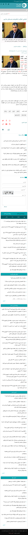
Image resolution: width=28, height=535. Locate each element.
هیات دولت (24, 115)
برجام (20, 71)
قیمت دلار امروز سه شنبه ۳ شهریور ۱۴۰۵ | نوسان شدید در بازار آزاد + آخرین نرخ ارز (14, 344)
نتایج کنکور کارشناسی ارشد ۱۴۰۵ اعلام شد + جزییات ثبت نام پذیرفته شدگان (14, 248)
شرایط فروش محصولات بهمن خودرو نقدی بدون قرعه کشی (14, 364)
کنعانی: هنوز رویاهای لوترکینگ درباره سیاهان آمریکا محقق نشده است (15, 155)
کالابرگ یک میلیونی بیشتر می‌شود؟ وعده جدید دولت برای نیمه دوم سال (14, 464)
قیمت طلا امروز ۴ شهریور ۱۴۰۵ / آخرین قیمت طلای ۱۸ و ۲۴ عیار (14, 254)
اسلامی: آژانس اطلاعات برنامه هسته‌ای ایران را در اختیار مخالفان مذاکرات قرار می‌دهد (14, 171)
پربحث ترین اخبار (7, 214)
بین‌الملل (25, 46)
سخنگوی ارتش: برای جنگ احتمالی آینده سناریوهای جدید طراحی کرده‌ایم (14, 412)
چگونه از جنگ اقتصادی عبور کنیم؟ (18, 278)
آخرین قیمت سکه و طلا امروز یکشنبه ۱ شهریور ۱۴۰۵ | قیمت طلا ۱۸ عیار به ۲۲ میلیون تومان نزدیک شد (14, 375)
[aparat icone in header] (6, 4)
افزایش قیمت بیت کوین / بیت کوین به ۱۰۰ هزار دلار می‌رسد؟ (14, 327)
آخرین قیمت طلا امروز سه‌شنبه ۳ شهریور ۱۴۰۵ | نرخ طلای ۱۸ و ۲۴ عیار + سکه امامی (14, 234)
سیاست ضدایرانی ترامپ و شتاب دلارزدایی (16, 292)
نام (24, 182)
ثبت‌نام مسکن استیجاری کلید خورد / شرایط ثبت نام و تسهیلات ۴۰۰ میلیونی (14, 370)
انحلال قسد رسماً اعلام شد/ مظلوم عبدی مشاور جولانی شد (14, 316)
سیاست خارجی (17, 46)
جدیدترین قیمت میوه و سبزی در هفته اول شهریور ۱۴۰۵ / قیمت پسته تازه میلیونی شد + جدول (14, 321)
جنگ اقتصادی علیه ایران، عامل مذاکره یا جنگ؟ (15, 281)
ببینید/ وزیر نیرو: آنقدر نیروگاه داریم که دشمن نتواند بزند (14, 514)
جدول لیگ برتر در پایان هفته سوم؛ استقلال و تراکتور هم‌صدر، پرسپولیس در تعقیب (14, 350)
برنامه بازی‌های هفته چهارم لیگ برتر (18, 270)
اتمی (23, 64)
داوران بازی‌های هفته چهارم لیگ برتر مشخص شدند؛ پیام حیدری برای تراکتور (14, 506)
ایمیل (23, 186)
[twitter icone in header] (3, 4)
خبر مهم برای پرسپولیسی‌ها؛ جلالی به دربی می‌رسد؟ (14, 502)
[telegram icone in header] (8, 4)
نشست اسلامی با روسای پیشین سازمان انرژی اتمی (15, 141)
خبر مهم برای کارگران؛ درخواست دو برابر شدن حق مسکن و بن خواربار (15, 458)
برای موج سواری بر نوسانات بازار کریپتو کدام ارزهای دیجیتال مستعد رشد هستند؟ (14, 441)
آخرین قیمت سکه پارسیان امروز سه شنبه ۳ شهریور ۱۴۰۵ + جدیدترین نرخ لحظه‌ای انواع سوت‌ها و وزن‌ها (14, 239)
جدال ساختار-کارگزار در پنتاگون (19, 299)
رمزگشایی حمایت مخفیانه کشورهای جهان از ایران (15, 285)
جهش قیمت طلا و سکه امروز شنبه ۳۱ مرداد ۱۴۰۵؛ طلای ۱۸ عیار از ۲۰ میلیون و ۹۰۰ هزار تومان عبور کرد (14, 310)
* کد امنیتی (23, 189)
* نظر (23, 195)
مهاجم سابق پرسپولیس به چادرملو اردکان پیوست (15, 518)
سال (7, 217)
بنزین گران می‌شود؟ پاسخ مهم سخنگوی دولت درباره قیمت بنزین (14, 417)
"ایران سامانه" (11, 533)
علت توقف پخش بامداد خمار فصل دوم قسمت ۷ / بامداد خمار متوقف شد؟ (15, 222)
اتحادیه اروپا (3, 70)
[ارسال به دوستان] (6, 124)
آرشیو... (3, 301)
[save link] (9, 124)
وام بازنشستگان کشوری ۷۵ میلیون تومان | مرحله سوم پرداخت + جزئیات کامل (14, 355)
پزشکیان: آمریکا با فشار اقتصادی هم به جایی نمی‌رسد (14, 437)
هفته (18, 217)
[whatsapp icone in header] (9, 121)
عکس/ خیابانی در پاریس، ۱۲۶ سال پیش (17, 360)
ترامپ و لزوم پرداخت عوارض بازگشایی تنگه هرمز (15, 288)
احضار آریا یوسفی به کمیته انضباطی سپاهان (16, 521)
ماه (12, 217)
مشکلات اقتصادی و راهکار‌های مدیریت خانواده (15, 296)
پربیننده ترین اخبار (20, 214)
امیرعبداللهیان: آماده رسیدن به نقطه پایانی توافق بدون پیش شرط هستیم (14, 160)
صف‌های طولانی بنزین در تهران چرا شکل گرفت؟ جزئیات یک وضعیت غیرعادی (15, 397)
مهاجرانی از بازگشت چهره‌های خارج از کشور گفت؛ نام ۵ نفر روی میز (14, 423)
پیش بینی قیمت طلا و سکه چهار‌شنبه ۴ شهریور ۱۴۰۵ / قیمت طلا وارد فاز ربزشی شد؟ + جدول (14, 259)
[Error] (3, 129)
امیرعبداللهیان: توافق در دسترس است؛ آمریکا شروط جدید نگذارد (14, 149)
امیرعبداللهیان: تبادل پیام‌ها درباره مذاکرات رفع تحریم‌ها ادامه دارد (14, 166)
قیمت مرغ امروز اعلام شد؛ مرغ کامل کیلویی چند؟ (15, 428)
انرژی (25, 64)
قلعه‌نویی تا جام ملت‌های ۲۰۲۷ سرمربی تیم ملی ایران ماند (14, 432)
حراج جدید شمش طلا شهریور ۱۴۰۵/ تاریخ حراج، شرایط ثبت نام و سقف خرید (14, 387)
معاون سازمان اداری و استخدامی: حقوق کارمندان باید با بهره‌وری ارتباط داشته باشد (14, 406)
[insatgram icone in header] (1, 4)
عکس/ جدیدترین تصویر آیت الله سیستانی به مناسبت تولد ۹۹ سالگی (14, 381)
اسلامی (22, 60)
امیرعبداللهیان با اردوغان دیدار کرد (18, 144)
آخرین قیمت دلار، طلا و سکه (19, 244)
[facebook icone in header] (6, 121)
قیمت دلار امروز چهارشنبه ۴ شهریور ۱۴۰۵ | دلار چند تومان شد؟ (14, 228)
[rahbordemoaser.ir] (21, 5)
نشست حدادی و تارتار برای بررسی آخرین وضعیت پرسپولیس (15, 452)
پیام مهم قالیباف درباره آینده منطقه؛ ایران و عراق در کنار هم (14, 447)
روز (24, 217)
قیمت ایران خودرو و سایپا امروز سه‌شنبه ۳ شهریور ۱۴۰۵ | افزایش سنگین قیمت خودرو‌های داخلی (14, 265)
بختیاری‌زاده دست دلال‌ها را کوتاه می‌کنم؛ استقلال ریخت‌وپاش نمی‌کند (15, 469)
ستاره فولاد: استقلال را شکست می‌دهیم (17, 402)
